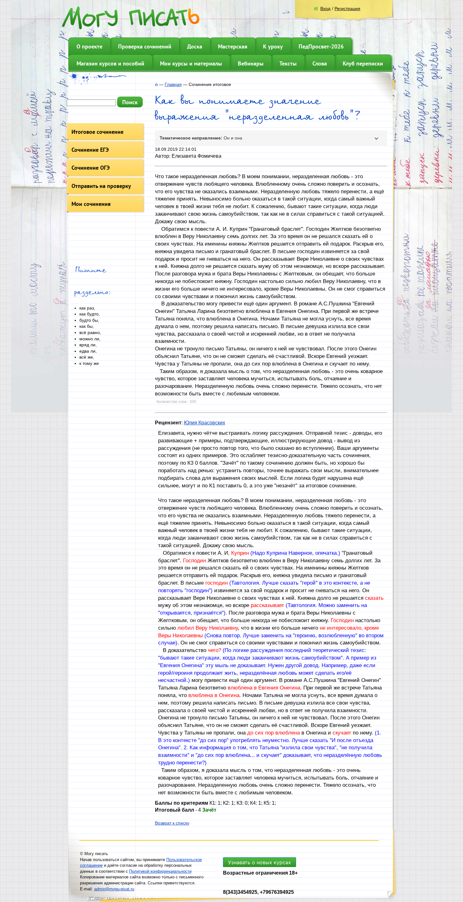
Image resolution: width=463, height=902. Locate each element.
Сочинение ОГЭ (90, 167)
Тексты (288, 63)
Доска (194, 46)
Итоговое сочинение (97, 131)
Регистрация (347, 8)
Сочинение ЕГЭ (90, 149)
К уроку (273, 46)
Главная (173, 84)
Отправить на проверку (101, 186)
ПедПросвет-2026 (321, 46)
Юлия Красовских (204, 422)
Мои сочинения (91, 203)
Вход (325, 8)
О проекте (89, 46)
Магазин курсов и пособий (110, 63)
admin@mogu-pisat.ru (114, 889)
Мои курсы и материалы (191, 63)
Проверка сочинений (144, 46)
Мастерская (232, 46)
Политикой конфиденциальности (160, 871)
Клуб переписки (363, 63)
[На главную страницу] (156, 84)
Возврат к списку (172, 822)
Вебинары (251, 63)
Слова (319, 63)
